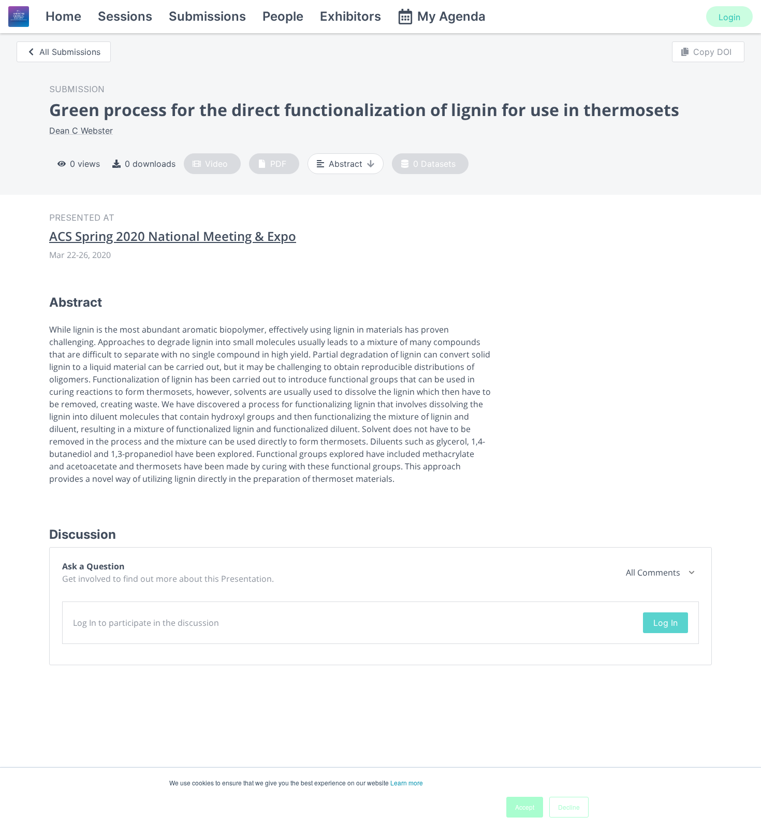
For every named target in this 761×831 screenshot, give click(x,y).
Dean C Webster (81, 130)
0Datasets (434, 164)
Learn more (406, 782)
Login (729, 17)
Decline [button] (569, 807)
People (282, 16)
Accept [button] (524, 807)
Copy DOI (712, 52)
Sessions (125, 16)
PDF (278, 164)
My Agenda (451, 16)
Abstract (345, 164)
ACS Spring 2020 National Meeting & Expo (172, 236)
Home (63, 16)
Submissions (207, 16)
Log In (665, 623)
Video (216, 164)
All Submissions (69, 52)
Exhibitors (350, 16)
